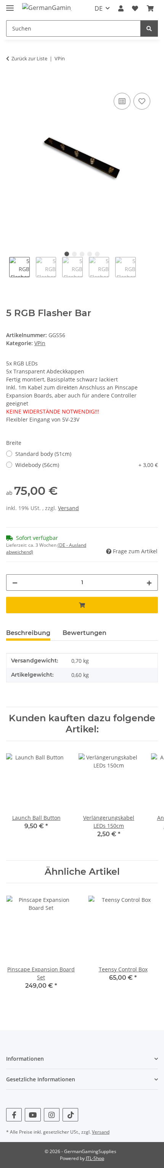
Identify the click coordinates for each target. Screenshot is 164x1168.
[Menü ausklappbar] (10, 5)
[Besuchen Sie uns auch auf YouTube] (32, 1114)
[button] (121, 8)
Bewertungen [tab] (84, 633)
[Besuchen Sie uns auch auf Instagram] (51, 1114)
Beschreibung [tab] (28, 633)
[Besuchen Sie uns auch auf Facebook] (14, 1114)
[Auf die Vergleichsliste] (122, 101)
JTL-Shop (95, 1158)
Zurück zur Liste (29, 58)
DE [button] (99, 8)
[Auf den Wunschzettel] (141, 101)
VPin (39, 343)
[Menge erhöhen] (149, 582)
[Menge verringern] (14, 582)
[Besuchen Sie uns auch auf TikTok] (70, 1114)
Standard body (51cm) (43, 453)
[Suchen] (149, 28)
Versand (68, 508)
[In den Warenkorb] (12, 82)
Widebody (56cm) (86, 464)
